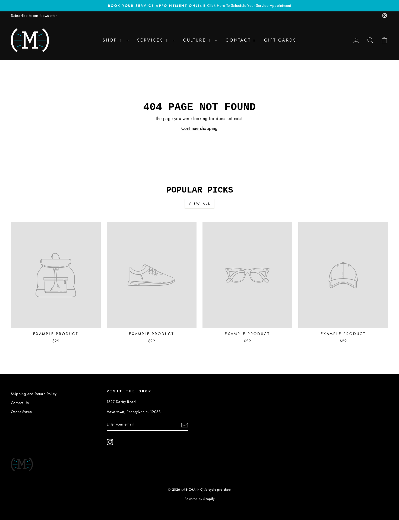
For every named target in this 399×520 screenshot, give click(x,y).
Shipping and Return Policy (33, 393)
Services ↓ (154, 40)
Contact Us (19, 402)
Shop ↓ (114, 40)
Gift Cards (280, 40)
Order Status (21, 411)
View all (200, 203)
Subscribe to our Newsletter (34, 15)
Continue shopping (199, 128)
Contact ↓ (241, 40)
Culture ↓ (198, 40)
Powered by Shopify (199, 498)
